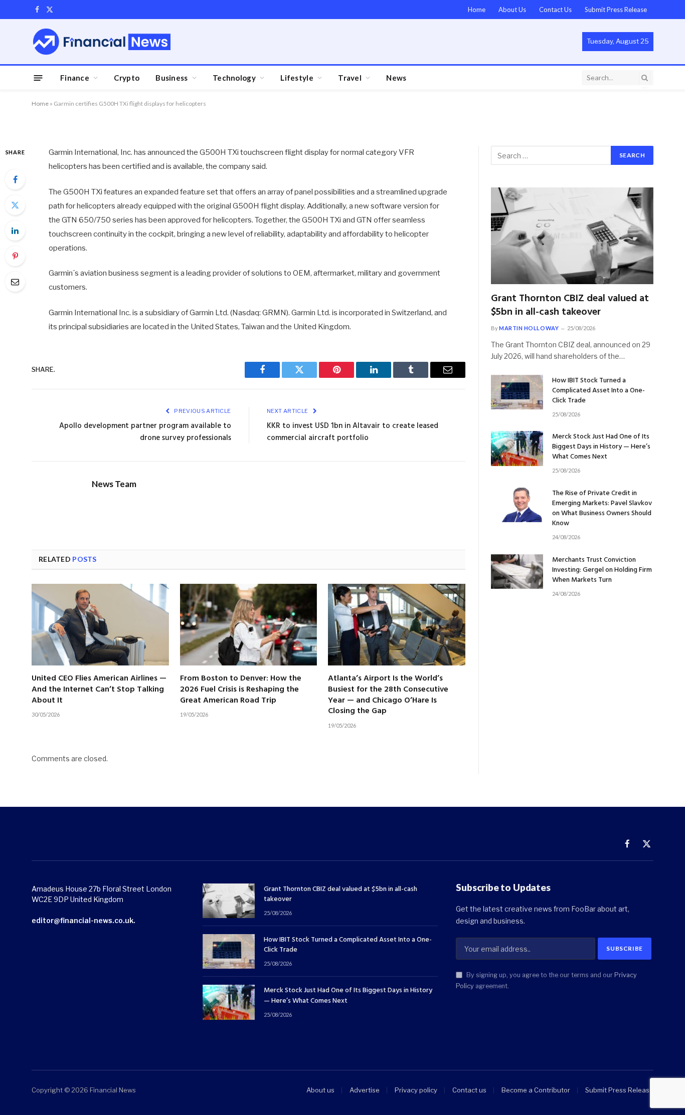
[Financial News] (102, 41)
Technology (234, 77)
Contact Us (555, 10)
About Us (512, 10)
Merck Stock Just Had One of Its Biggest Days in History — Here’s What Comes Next (601, 447)
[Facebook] (15, 179)
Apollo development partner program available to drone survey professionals (145, 432)
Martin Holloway (529, 328)
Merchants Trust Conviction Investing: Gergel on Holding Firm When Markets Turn (602, 570)
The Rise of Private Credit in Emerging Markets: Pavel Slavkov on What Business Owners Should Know (602, 509)
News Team (114, 484)
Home (476, 10)
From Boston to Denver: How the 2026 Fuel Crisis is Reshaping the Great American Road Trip (240, 690)
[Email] (15, 282)
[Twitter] (15, 205)
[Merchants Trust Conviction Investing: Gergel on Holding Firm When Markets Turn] (517, 571)
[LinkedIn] (15, 230)
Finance (74, 77)
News (396, 77)
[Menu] (38, 77)
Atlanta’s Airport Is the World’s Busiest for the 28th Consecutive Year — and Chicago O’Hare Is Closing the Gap (388, 695)
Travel (350, 77)
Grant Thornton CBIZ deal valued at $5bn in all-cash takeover (570, 305)
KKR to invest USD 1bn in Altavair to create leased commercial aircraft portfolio (352, 432)
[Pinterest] (15, 256)
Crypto (126, 77)
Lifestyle (296, 77)
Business (171, 77)
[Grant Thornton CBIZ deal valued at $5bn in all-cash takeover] (572, 235)
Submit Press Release (616, 10)
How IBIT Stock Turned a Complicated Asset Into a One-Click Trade (598, 391)
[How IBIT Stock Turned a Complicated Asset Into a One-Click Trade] (517, 392)
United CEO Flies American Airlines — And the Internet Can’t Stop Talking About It (99, 690)
